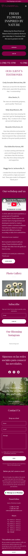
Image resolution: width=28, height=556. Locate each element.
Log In (14, 53)
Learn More (8, 261)
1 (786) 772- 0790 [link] (14, 507)
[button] (25, 6)
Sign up (14, 321)
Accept (14, 552)
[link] (10, 6)
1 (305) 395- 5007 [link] (14, 508)
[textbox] (14, 315)
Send (14, 458)
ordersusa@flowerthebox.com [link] (14, 510)
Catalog (14, 47)
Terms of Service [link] (15, 465)
